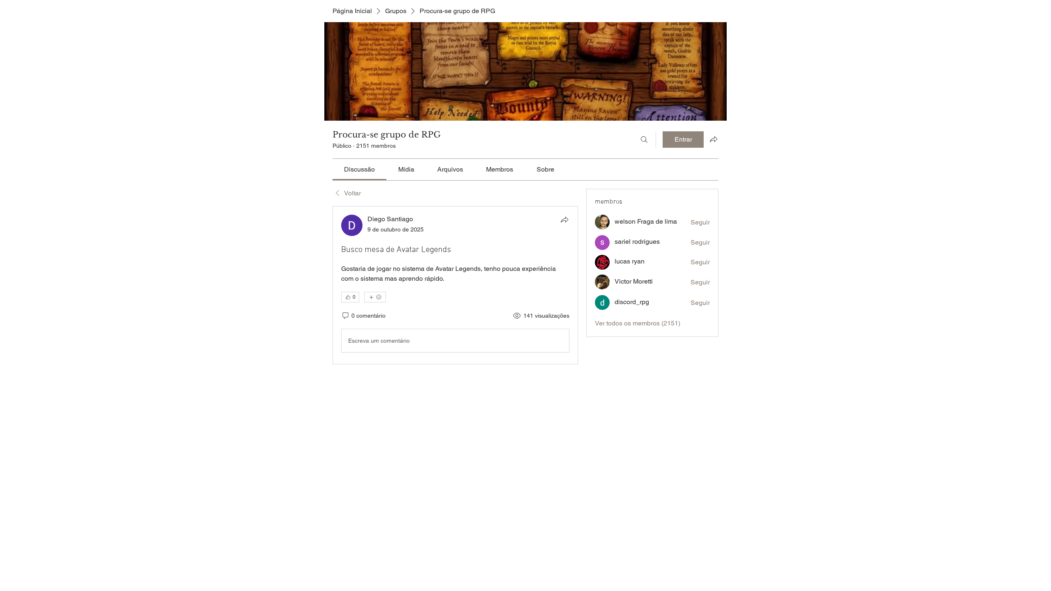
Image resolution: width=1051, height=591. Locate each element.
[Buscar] (644, 139)
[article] (455, 285)
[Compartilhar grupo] (713, 139)
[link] (359, 169)
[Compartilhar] (564, 219)
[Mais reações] (375, 297)
